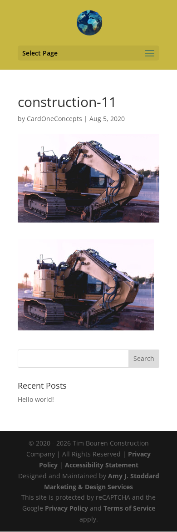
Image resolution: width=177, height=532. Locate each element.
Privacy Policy (66, 508)
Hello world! (36, 399)
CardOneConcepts (54, 118)
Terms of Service (129, 508)
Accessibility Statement (101, 465)
